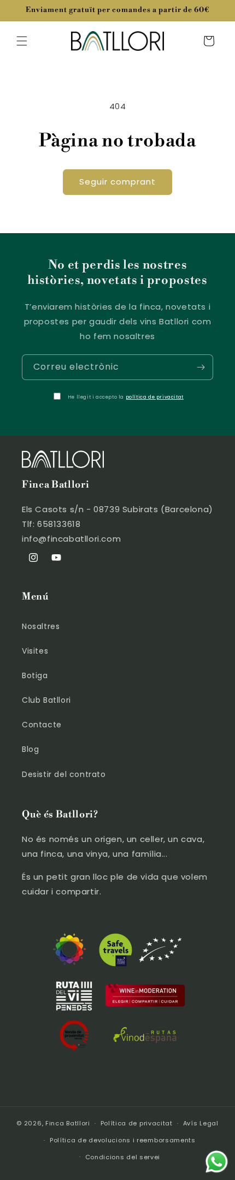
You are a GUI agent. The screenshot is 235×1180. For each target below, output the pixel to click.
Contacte (42, 724)
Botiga (35, 675)
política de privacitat (155, 397)
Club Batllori (46, 700)
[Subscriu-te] (201, 367)
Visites (35, 650)
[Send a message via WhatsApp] (217, 1162)
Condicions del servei (123, 1157)
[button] (22, 41)
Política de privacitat (137, 1123)
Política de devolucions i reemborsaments (123, 1140)
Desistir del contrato (64, 774)
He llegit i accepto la (126, 397)
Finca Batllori (67, 1123)
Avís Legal (201, 1123)
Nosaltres (41, 626)
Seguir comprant (117, 181)
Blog (30, 749)
